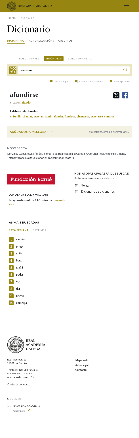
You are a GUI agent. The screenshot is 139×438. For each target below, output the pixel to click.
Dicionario (16, 40)
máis (19, 253)
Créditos (65, 40)
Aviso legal (82, 365)
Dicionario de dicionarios (98, 191)
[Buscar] (125, 70)
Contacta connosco (18, 384)
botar (19, 260)
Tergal (85, 185)
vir (18, 281)
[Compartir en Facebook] (125, 95)
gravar (20, 295)
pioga (19, 246)
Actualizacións (41, 40)
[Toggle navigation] (126, 6)
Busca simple (29, 58)
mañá (19, 267)
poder (19, 274)
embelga (21, 302)
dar (18, 288)
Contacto (81, 369)
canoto (20, 239)
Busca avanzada (81, 58)
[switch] (52, 131)
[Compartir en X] (116, 95)
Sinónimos (53, 58)
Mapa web (81, 360)
